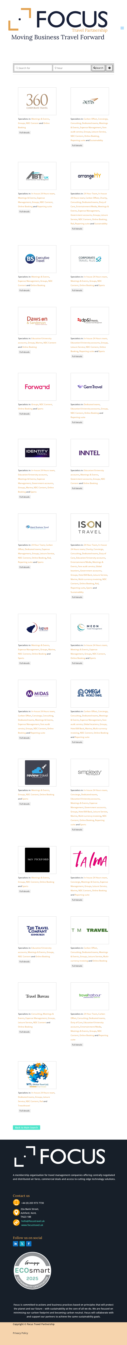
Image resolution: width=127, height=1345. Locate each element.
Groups (21, 123)
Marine (39, 342)
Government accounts (81, 215)
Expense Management (90, 127)
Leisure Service (99, 131)
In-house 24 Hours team (43, 193)
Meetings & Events (40, 118)
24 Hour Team (90, 193)
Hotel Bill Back (85, 575)
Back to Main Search (26, 1127)
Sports (102, 285)
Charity (103, 197)
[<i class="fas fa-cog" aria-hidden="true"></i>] (109, 68)
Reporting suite (78, 140)
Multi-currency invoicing (89, 579)
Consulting (76, 123)
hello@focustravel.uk (33, 1221)
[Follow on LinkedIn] (15, 1243)
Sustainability (96, 140)
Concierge (103, 118)
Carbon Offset (90, 118)
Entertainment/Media (86, 206)
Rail (72, 223)
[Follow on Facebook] (28, 1243)
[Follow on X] (22, 1243)
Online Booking (91, 136)
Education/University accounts (85, 342)
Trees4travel (24, 1105)
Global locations (91, 724)
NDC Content (32, 123)
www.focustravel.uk (31, 1225)
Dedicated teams (90, 123)
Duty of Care (77, 1022)
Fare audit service (86, 566)
